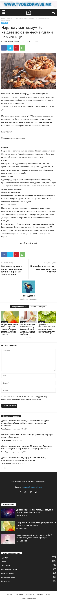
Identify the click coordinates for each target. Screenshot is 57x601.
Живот (3, 561)
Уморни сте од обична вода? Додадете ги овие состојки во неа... (36, 523)
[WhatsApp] (22, 48)
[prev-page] (27, 338)
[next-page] (30, 338)
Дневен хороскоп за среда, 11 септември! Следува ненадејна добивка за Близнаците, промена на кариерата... (25, 423)
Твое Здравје (9, 41)
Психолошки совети (9, 569)
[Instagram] (26, 493)
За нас (48, 594)
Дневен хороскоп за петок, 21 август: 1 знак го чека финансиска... (34, 511)
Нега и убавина (7, 573)
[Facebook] (4, 48)
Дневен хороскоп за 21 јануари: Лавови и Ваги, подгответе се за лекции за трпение (23, 458)
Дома (3, 18)
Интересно (5, 581)
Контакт (9, 594)
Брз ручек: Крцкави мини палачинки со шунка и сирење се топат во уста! (11, 270)
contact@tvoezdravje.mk (32, 487)
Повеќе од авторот (37, 307)
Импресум (30, 594)
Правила (40, 594)
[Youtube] (36, 493)
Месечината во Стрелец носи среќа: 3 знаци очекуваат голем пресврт (34, 536)
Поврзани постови (19, 307)
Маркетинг (19, 594)
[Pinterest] (16, 48)
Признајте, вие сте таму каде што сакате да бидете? (43, 269)
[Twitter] (10, 48)
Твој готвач (5, 565)
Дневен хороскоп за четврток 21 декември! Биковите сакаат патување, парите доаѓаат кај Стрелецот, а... (26, 447)
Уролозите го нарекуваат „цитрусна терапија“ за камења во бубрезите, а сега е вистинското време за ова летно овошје (47, 329)
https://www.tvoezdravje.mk (28, 299)
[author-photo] (28, 287)
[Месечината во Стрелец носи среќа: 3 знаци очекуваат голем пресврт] (8, 539)
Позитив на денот (8, 577)
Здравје (9, 18)
